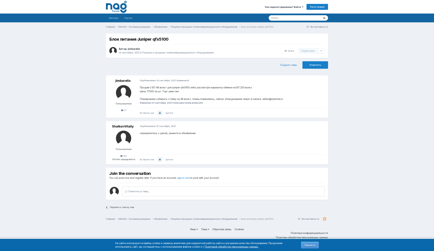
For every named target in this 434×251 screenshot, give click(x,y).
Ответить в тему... (138, 191)
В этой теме (310, 18)
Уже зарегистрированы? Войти (283, 7)
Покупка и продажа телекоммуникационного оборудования (178, 52)
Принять (310, 245)
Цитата (169, 113)
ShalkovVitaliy (123, 126)
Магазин (113, 18)
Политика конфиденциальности (309, 233)
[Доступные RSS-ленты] (324, 219)
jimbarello (134, 48)
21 (124, 110)
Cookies (239, 229)
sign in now (183, 177)
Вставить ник (147, 113)
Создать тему (288, 64)
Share (290, 50)
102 (125, 156)
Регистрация (317, 6)
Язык (193, 229)
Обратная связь (221, 229)
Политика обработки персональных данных (302, 237)
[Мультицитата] (159, 113)
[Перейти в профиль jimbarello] (113, 50)
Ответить (315, 64)
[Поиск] (324, 18)
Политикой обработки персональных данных (231, 246)
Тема (204, 229)
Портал (128, 18)
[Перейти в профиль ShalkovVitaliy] (123, 138)
